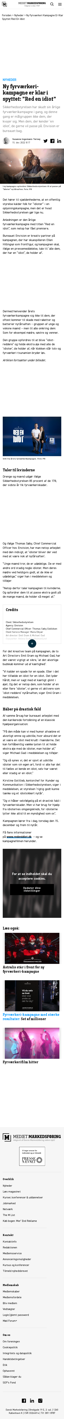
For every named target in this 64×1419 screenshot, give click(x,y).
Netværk (8, 1209)
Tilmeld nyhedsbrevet (15, 1271)
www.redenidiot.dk (19, 836)
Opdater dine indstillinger (32, 889)
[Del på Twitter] (46, 141)
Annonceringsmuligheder (17, 1259)
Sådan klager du (12, 1377)
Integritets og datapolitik (17, 1353)
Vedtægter (9, 1309)
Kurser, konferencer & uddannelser (23, 1197)
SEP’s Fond (9, 1382)
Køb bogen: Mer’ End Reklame (20, 1221)
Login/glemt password (16, 1315)
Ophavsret (9, 1371)
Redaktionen (10, 1247)
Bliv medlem (10, 1303)
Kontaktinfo (10, 1241)
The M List (9, 1215)
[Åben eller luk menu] (60, 4)
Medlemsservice (12, 1253)
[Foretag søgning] (52, 4)
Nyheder (19, 15)
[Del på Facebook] (52, 141)
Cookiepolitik (10, 1347)
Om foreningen (11, 1341)
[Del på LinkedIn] (59, 141)
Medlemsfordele (12, 1297)
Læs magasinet (12, 1191)
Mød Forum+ (10, 1321)
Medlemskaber (11, 1291)
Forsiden (6, 15)
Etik (5, 1365)
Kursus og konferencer (16, 1265)
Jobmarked (9, 1203)
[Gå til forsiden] (8, 4)
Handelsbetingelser (14, 1359)
